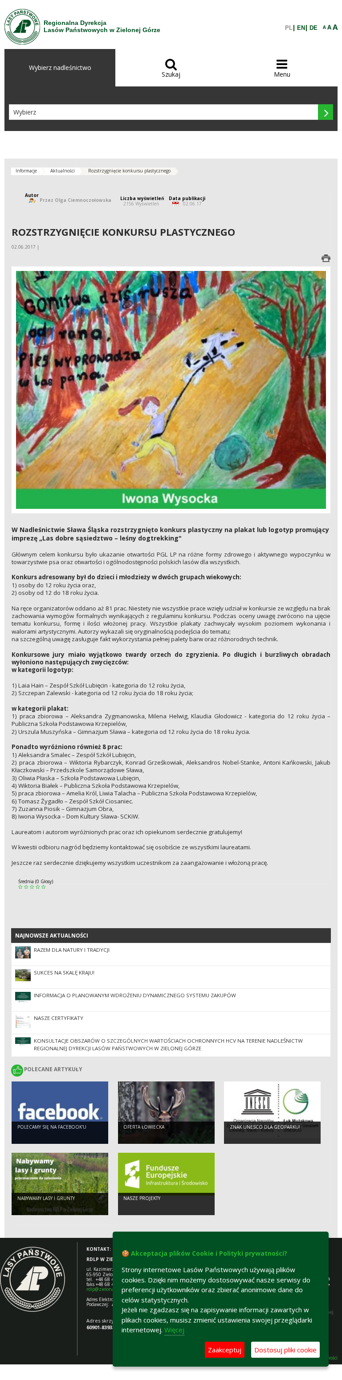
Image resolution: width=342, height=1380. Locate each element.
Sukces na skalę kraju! (64, 972)
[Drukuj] (326, 258)
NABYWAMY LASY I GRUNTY (46, 1198)
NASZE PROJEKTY (141, 1198)
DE (313, 28)
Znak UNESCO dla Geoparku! (265, 1127)
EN (301, 28)
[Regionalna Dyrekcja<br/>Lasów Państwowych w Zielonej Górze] (22, 27)
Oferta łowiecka (143, 1127)
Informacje (26, 171)
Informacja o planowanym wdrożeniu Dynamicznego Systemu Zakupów (135, 995)
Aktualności (62, 171)
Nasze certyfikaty (58, 1018)
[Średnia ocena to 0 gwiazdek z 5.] (21, 887)
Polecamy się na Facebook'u (51, 1127)
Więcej (174, 1329)
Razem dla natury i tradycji (72, 949)
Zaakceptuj (224, 1349)
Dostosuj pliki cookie (285, 1349)
